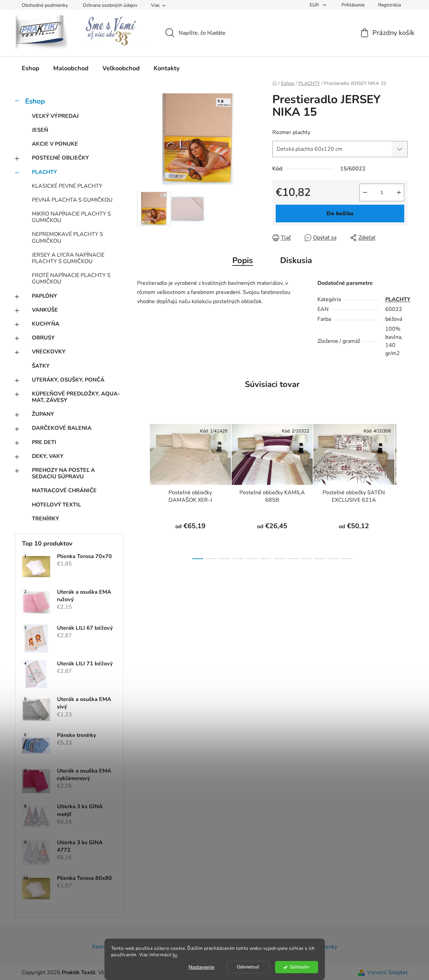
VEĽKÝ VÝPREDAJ (55, 116)
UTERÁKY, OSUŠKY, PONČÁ (68, 380)
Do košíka (340, 213)
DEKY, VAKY (47, 456)
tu (175, 954)
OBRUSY (43, 337)
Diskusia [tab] (296, 260)
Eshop (35, 101)
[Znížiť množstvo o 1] (365, 192)
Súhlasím (299, 967)
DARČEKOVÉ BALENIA (62, 428)
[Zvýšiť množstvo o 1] (399, 192)
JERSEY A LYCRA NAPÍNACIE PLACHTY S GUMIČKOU (68, 258)
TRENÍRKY (45, 518)
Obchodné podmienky (45, 5)
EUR (315, 5)
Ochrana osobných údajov (110, 5)
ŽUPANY (43, 414)
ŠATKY (41, 366)
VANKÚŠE (45, 310)
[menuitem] (30, 68)
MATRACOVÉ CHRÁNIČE (64, 490)
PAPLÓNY (44, 296)
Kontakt (101, 946)
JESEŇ (40, 130)
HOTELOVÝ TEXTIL (56, 505)
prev (142, 489)
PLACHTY (44, 172)
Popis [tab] (242, 260)
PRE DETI (44, 442)
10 (333, 558)
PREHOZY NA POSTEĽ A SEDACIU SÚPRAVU (63, 473)
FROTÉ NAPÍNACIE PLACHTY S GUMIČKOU (71, 278)
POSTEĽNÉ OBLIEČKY (60, 158)
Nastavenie (201, 967)
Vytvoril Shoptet (387, 972)
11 (347, 558)
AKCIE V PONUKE (55, 144)
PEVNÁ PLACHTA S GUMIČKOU (72, 200)
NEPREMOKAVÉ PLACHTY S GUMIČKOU (67, 237)
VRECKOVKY (48, 351)
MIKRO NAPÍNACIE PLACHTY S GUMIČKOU (71, 217)
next (402, 489)
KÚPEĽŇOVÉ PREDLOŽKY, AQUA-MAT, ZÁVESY (76, 397)
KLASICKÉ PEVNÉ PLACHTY (67, 186)
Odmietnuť (248, 967)
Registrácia (389, 5)
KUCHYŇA (45, 324)
